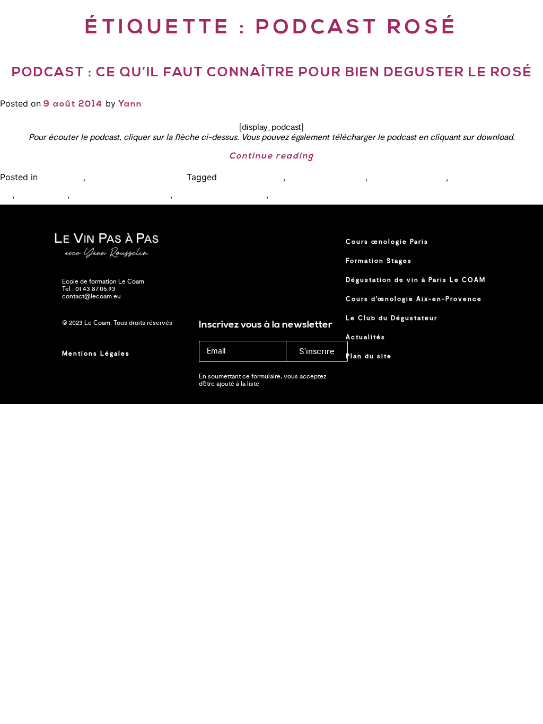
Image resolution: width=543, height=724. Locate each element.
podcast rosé (42, 195)
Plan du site (369, 356)
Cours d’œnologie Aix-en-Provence (414, 299)
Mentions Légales (96, 353)
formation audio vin (408, 178)
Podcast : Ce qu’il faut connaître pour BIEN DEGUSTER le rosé (272, 73)
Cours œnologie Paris (387, 241)
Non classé (61, 178)
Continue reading (271, 156)
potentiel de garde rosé (220, 195)
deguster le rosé (251, 178)
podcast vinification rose (121, 195)
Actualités (366, 337)
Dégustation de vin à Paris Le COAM (416, 280)
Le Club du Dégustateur (391, 318)
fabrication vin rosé (326, 178)
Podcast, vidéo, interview (137, 178)
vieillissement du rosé (314, 195)
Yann (130, 104)
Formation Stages (379, 261)
